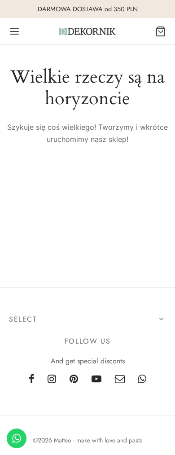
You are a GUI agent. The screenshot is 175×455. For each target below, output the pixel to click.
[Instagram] (52, 379)
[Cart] (160, 31)
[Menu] (14, 31)
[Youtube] (96, 379)
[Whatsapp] (142, 379)
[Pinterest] (74, 379)
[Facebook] (31, 379)
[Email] (119, 379)
